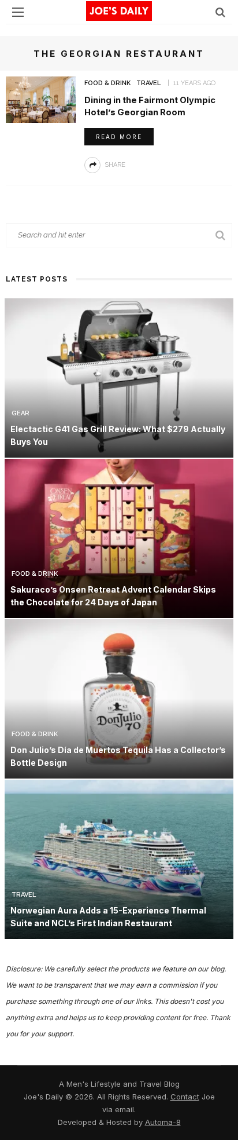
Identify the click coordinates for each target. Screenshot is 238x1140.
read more (119, 136)
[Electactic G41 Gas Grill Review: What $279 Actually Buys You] (119, 377)
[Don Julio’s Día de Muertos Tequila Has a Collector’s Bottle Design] (119, 698)
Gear (20, 413)
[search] (220, 12)
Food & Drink (107, 83)
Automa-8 (163, 1122)
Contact (184, 1096)
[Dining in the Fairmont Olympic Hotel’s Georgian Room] (41, 99)
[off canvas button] (18, 12)
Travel (148, 83)
